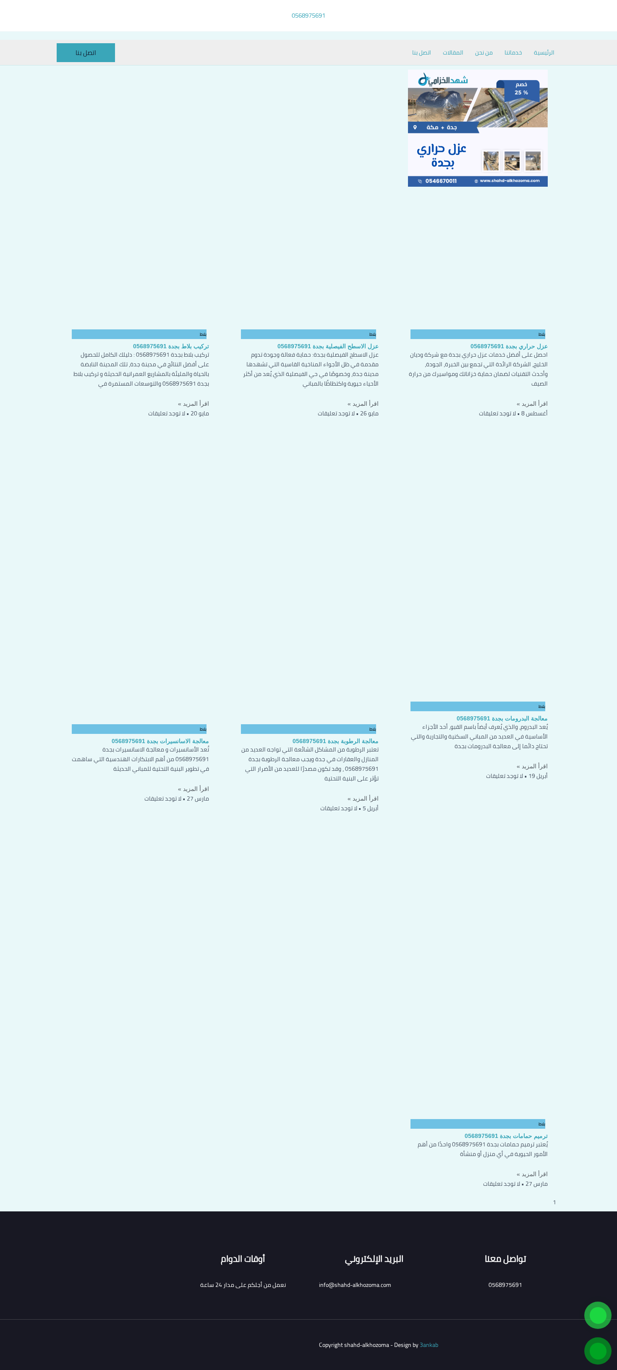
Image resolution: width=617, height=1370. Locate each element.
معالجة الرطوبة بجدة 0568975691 (336, 741)
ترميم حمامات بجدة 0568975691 (506, 1136)
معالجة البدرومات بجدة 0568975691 (502, 718)
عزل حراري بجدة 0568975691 (509, 346)
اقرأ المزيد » (532, 403)
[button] (86, 52)
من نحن (484, 52)
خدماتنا (513, 52)
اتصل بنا (421, 52)
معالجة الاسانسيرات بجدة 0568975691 (160, 741)
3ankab (429, 1344)
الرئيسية (544, 52)
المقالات (453, 52)
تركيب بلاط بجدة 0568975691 (171, 346)
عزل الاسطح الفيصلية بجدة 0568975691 (328, 346)
